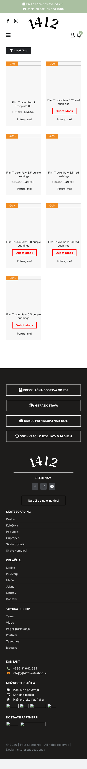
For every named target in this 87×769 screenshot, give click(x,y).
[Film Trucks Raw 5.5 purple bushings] (23, 151)
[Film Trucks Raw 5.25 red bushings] (63, 78)
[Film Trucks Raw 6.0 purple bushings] (23, 220)
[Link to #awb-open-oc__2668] (8, 35)
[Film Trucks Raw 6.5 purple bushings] (23, 293)
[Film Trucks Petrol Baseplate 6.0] (23, 78)
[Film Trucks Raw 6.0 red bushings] (63, 220)
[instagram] (16, 21)
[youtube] (52, 486)
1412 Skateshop (30, 744)
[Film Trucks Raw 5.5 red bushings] (63, 151)
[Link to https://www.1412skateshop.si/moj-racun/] (73, 35)
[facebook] (8, 21)
